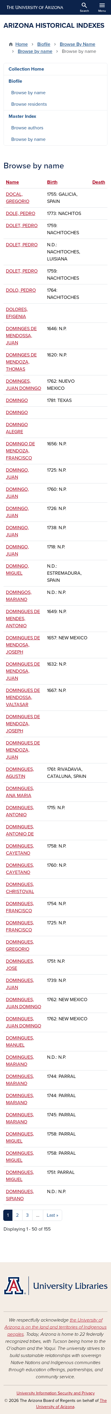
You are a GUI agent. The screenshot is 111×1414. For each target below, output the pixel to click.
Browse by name (35, 51)
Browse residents (29, 104)
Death (98, 182)
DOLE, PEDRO (20, 213)
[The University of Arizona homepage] (34, 7)
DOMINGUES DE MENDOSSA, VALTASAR (23, 698)
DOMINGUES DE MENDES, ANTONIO (23, 619)
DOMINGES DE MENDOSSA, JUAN (21, 336)
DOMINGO (17, 400)
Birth (52, 182)
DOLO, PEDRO (21, 290)
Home (21, 44)
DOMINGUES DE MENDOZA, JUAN (23, 750)
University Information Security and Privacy (56, 1393)
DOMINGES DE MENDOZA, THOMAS (21, 362)
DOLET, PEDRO (22, 226)
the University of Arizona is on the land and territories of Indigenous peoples (55, 1327)
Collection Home (26, 69)
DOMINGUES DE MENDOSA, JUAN (23, 671)
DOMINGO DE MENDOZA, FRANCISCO (20, 451)
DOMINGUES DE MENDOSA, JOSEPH (23, 645)
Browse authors (27, 128)
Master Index (22, 116)
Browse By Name (77, 44)
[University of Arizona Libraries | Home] (55, 1285)
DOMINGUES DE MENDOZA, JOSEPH (23, 724)
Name (15, 182)
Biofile (43, 44)
